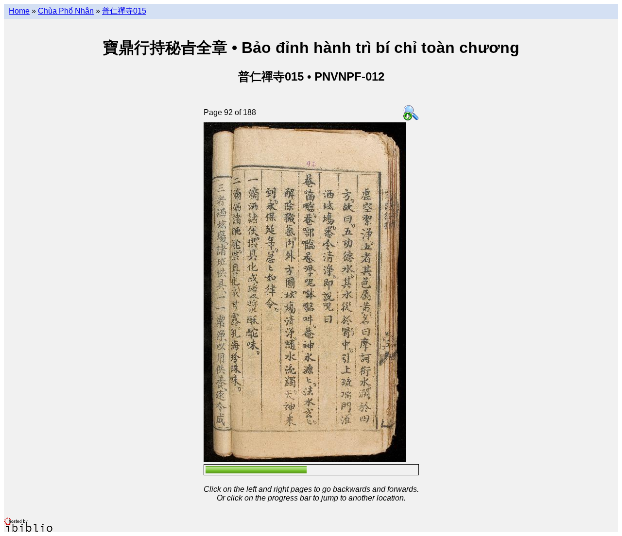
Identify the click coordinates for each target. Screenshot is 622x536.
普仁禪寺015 (124, 11)
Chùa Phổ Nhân (66, 11)
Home (19, 11)
